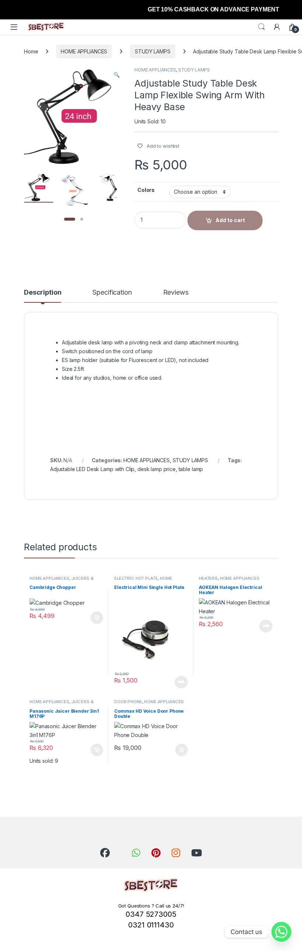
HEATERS (208, 578)
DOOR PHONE (128, 701)
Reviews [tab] (176, 292)
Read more (181, 682)
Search (261, 27)
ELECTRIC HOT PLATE (136, 578)
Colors (146, 190)
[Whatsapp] (281, 932)
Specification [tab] (111, 292)
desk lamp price (156, 469)
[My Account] (277, 26)
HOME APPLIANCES (84, 51)
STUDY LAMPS (152, 51)
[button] (116, 74)
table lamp (191, 469)
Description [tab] (42, 292)
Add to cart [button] (97, 617)
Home (31, 51)
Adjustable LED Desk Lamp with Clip (92, 469)
